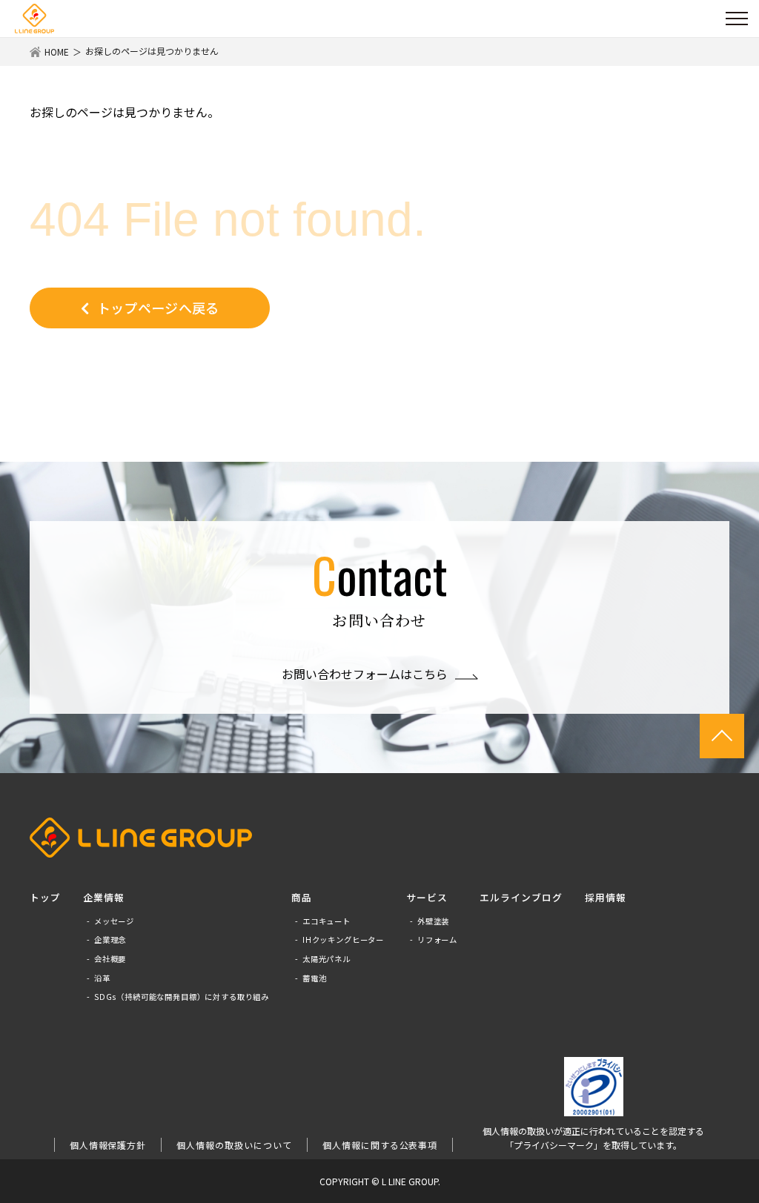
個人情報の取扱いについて (234, 1145)
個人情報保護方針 (108, 1145)
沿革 (102, 978)
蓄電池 (314, 978)
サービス (427, 897)
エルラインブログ (521, 897)
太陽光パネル (326, 958)
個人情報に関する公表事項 (380, 1145)
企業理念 (110, 939)
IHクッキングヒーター (343, 939)
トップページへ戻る (158, 307)
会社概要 (110, 958)
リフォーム (437, 939)
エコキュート (326, 921)
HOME (56, 51)
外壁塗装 (433, 921)
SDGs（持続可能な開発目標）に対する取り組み (181, 996)
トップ (45, 897)
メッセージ (114, 921)
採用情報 (605, 897)
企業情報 (104, 897)
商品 (301, 897)
